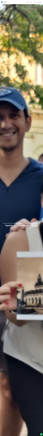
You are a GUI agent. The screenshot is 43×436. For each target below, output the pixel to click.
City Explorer (39, 2)
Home (28, 2)
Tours (31, 2)
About (34, 2)
